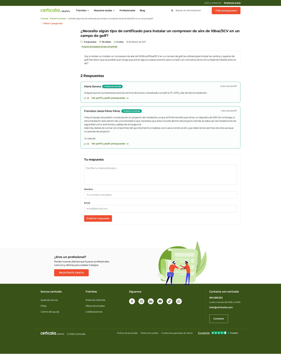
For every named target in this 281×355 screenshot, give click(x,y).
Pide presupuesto (226, 10)
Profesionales (127, 10)
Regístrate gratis (232, 2)
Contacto (218, 318)
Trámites (81, 10)
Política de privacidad (127, 333)
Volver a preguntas (52, 23)
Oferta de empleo (95, 306)
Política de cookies (149, 333)
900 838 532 (216, 297)
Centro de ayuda (50, 311)
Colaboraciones (93, 311)
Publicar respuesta (98, 218)
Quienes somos (49, 300)
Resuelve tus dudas (58, 18)
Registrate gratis (71, 272)
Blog (142, 10)
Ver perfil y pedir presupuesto (108, 98)
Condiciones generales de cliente (176, 333)
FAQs (43, 306)
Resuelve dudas (103, 10)
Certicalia (44, 18)
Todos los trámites (95, 300)
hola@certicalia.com (221, 307)
